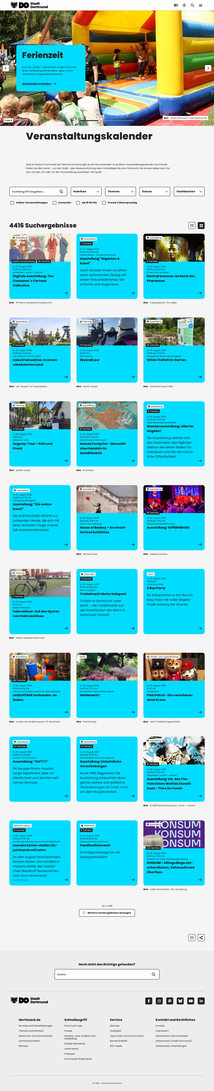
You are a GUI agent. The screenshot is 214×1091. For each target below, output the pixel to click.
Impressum (162, 1031)
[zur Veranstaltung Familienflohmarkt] (107, 853)
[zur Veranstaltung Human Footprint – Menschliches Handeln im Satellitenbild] (107, 433)
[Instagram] (159, 1000)
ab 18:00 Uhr (89, 202)
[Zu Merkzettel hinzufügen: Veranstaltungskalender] (191, 937)
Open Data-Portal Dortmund (126, 1036)
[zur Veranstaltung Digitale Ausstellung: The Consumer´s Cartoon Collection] (40, 266)
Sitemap (115, 1025)
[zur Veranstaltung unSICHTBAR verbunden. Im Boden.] (40, 685)
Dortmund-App (73, 1025)
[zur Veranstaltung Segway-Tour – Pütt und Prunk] (40, 433)
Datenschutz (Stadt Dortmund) (174, 1041)
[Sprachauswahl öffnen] (176, 5)
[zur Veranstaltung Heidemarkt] (107, 685)
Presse (68, 1031)
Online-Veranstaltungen (32, 202)
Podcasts (69, 1053)
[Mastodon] (169, 1000)
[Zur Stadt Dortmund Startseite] (29, 5)
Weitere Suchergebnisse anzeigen (109, 913)
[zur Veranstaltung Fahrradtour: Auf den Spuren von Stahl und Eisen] (40, 601)
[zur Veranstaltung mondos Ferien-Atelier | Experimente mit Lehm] (40, 853)
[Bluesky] (180, 1000)
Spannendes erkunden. (37, 83)
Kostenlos (64, 202)
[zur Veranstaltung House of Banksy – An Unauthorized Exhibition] (107, 517)
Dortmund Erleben (29, 1041)
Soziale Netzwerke (74, 1043)
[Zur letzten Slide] (5, 68)
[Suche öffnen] (192, 5)
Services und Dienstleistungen (36, 1025)
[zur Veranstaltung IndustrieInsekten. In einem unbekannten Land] (40, 350)
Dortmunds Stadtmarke (78, 1059)
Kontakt (160, 1025)
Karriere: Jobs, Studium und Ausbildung (79, 1037)
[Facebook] (148, 1000)
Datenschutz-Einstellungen (171, 1046)
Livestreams (71, 1048)
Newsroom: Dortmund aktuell (35, 1036)
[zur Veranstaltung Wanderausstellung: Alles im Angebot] (174, 433)
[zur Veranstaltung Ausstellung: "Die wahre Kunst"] (40, 517)
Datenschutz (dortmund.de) (172, 1036)
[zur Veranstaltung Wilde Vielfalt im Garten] (174, 350)
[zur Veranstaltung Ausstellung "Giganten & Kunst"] (107, 266)
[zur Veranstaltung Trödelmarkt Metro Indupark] (107, 601)
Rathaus (23, 1046)
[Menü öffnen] (200, 5)
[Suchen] (61, 191)
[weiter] (208, 68)
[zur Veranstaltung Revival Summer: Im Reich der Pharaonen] (174, 266)
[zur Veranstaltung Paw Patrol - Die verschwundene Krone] (174, 685)
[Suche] (153, 974)
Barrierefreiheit (118, 1041)
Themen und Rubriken (31, 1031)
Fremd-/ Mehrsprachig (122, 202)
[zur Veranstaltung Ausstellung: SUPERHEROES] (174, 517)
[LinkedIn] (201, 1000)
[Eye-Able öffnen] (184, 5)
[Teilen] (201, 937)
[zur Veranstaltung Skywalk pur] (107, 350)
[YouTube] (190, 1000)
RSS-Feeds (116, 1046)
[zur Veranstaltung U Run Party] (174, 601)
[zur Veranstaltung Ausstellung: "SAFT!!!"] (40, 769)
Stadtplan (115, 1031)
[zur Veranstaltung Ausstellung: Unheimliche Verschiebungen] (107, 769)
